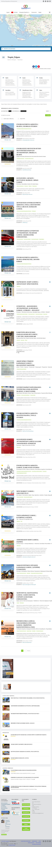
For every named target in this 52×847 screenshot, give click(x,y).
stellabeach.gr (24, 222)
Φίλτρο (48, 115)
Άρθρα (39, 12)
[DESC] (50, 111)
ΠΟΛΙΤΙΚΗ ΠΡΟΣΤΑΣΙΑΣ (36, 844)
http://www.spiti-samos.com (27, 194)
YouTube (16, 12)
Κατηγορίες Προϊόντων (24, 12)
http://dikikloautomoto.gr (26, 169)
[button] (50, 12)
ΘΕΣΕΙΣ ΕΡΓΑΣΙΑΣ (31, 842)
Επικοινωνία (34, 12)
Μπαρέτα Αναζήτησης (9, 48)
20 (9, 111)
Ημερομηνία (23, 111)
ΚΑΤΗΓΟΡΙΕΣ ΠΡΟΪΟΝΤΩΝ (25, 841)
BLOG (40, 841)
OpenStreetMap (41, 45)
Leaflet (34, 45)
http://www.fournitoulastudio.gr (27, 431)
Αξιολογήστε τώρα (8, 139)
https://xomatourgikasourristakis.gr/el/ (29, 584)
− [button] (1, 18)
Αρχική (7, 12)
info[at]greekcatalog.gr (11, 845)
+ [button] (1, 16)
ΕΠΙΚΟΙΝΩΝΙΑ (34, 841)
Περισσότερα (4, 834)
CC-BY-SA (50, 45)
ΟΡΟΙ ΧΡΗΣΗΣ (38, 842)
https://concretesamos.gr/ (26, 642)
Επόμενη (28, 650)
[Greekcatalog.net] (26, 7)
